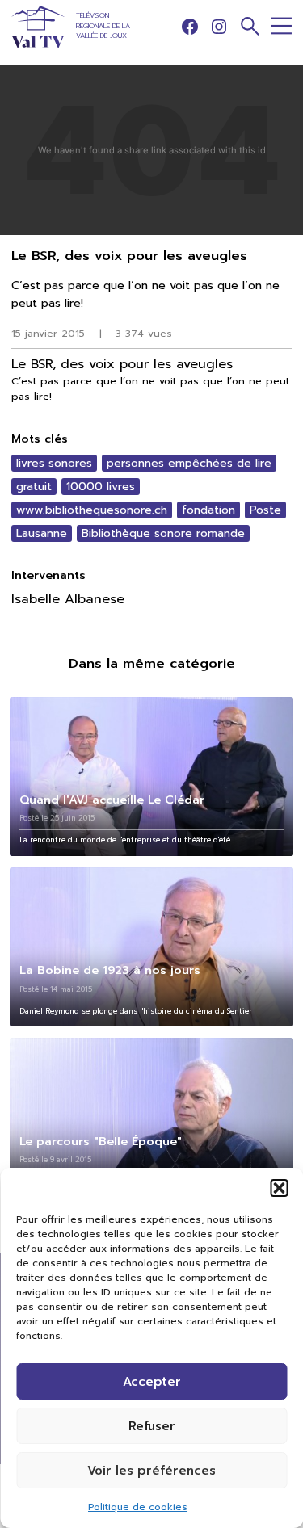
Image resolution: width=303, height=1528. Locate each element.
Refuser (151, 1426)
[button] (279, 1188)
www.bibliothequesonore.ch (91, 510)
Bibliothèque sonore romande (163, 533)
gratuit (34, 486)
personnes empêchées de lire (189, 463)
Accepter (152, 1382)
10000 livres (100, 486)
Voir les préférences (151, 1471)
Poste (265, 510)
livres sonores (54, 463)
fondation (208, 510)
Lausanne (41, 533)
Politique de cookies (137, 1507)
